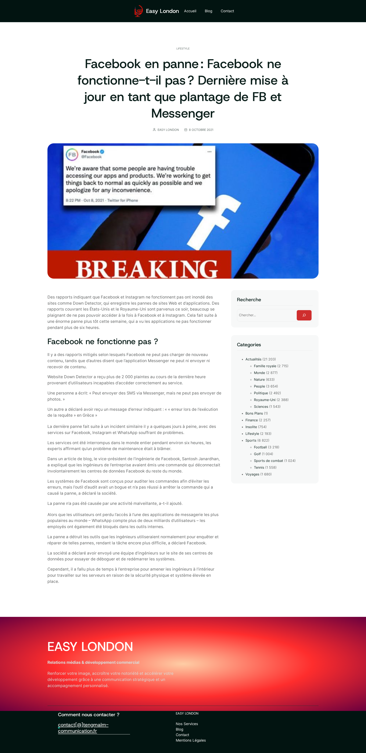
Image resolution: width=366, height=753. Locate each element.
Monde (259, 373)
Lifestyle (183, 48)
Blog (179, 729)
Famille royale (265, 366)
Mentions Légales (191, 740)
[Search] (304, 315)
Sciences (261, 406)
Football (260, 447)
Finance (251, 420)
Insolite (251, 427)
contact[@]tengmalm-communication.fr (83, 728)
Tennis (259, 467)
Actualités (253, 359)
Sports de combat (268, 461)
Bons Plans (254, 413)
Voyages (252, 474)
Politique (261, 393)
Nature (259, 379)
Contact (182, 734)
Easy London (162, 11)
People (259, 386)
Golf (257, 454)
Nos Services (187, 724)
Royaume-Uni (265, 400)
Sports (250, 440)
